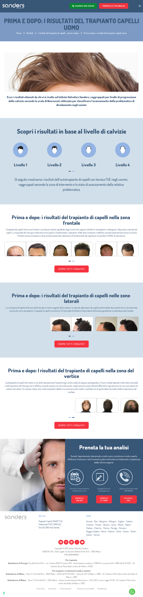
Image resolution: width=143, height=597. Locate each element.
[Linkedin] (71, 542)
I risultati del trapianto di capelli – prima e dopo (58, 33)
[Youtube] (82, 542)
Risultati (29, 33)
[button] (70, 171)
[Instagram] (66, 542)
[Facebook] (60, 542)
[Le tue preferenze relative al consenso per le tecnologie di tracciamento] (4, 593)
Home (19, 33)
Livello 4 (123, 164)
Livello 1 (20, 164)
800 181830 (128, 491)
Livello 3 (89, 164)
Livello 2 (54, 164)
